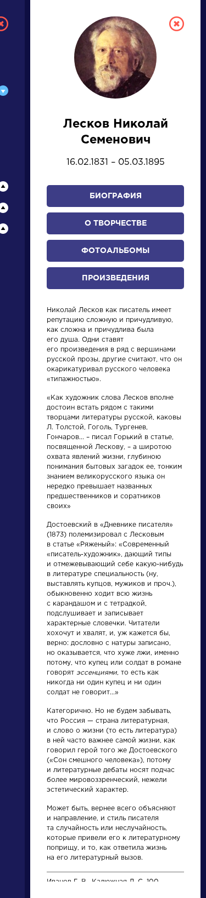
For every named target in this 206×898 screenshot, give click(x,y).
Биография (116, 196)
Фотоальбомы (115, 250)
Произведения (115, 278)
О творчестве (116, 223)
